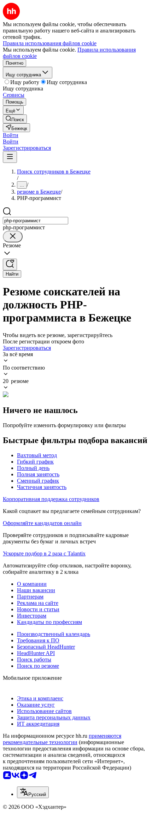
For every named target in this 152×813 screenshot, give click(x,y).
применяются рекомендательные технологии (62, 739)
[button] (10, 135)
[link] (15, 118)
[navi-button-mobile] (10, 157)
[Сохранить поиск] (10, 264)
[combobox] (35, 220)
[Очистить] (13, 236)
